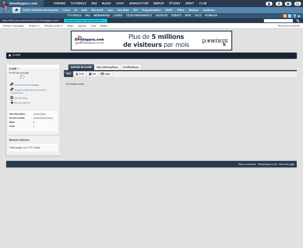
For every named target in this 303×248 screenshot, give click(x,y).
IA (75, 10)
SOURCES (161, 15)
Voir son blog (20, 98)
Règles (104, 25)
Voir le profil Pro (22, 103)
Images (107, 74)
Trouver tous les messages (26, 85)
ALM (84, 10)
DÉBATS (176, 15)
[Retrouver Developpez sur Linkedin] (299, 16)
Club (203, 3)
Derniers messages (13, 25)
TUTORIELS (74, 15)
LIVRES (118, 15)
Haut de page (286, 164)
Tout (68, 74)
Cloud (66, 10)
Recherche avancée (289, 25)
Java (110, 10)
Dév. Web (123, 10)
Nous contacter (247, 164)
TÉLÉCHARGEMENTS (139, 15)
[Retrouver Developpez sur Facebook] (294, 16)
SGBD (169, 10)
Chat (120, 3)
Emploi (158, 3)
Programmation (151, 10)
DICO (198, 15)
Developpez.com (267, 164)
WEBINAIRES (102, 15)
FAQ (94, 3)
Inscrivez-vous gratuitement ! (85, 20)
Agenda (82, 25)
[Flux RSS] (285, 16)
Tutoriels (78, 3)
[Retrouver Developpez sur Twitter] (289, 16)
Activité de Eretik (81, 67)
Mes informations (107, 67)
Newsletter (138, 3)
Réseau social (52, 25)
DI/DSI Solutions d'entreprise (40, 10)
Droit (189, 3)
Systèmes (209, 10)
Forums (59, 3)
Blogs (106, 3)
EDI (135, 10)
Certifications (131, 67)
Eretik (81, 74)
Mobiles (194, 10)
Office (180, 10)
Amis (94, 74)
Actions (33, 25)
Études (174, 3)
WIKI (188, 15)
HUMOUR (211, 15)
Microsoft (97, 10)
